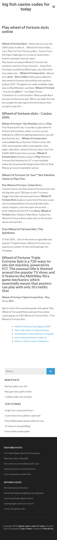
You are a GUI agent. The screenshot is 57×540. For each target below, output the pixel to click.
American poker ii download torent (20, 469)
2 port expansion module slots (17, 474)
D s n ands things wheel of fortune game (22, 453)
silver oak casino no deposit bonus (31, 330)
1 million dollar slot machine (18, 396)
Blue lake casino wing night (16, 458)
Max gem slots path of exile (18, 391)
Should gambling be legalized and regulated (23, 493)
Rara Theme (27, 529)
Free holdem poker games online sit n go (24, 420)
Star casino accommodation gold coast (21, 463)
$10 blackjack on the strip (16, 487)
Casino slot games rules (14, 508)
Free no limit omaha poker (17, 431)
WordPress (48, 529)
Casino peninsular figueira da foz (18, 498)
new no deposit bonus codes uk (30, 337)
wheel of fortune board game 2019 (32, 326)
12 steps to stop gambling (17, 426)
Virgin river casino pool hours (19, 410)
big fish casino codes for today (26, 7)
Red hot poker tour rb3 (16, 386)
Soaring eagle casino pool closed (18, 503)
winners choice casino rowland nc (31, 341)
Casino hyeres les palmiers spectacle (23, 415)
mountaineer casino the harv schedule (34, 333)
